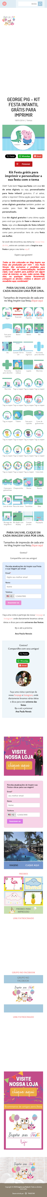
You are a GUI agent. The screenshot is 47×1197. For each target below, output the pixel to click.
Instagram (8, 618)
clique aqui (37, 300)
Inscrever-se (13, 603)
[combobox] (10, 596)
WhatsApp (26, 156)
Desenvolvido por (23, 1193)
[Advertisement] (23, 56)
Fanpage (39, 615)
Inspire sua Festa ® (8, 20)
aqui (27, 249)
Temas (29, 120)
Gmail (39, 156)
